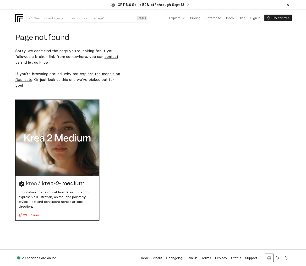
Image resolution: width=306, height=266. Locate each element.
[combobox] (88, 18)
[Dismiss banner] (288, 5)
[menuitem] (177, 18)
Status (236, 258)
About (157, 258)
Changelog (174, 258)
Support (251, 258)
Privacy (221, 258)
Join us (191, 258)
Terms (206, 258)
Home (144, 258)
